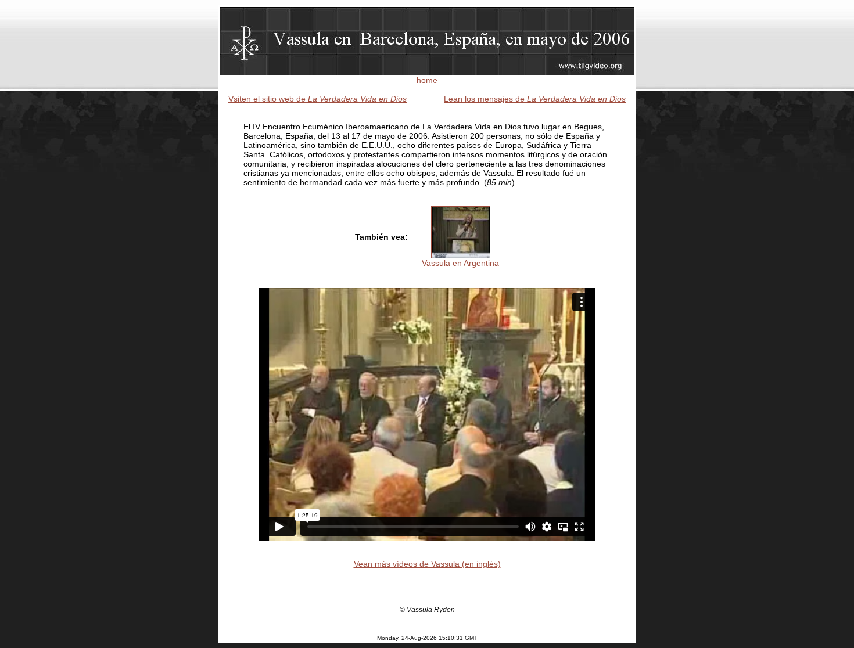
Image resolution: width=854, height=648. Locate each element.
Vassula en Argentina (460, 263)
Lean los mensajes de (535, 98)
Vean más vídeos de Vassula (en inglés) (427, 563)
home (427, 80)
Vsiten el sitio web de (317, 98)
